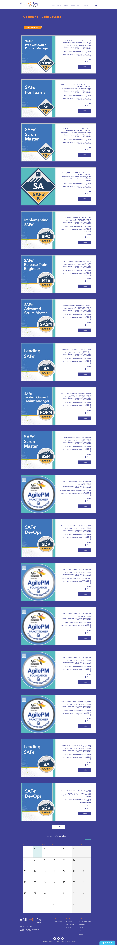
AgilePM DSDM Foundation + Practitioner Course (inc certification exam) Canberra (76, 702)
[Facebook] (54, 938)
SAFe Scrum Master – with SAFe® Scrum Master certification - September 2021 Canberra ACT (77, 129)
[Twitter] (62, 938)
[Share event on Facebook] (85, 62)
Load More (58, 827)
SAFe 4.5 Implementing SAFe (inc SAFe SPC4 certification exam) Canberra (77, 218)
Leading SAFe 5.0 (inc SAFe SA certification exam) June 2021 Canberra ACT (76, 173)
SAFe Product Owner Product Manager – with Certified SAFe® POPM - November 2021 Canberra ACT (76, 42)
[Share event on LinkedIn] (90, 62)
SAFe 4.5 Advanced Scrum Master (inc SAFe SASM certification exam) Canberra (76, 306)
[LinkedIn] (58, 938)
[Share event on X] (87, 62)
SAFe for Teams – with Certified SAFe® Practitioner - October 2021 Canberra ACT (76, 85)
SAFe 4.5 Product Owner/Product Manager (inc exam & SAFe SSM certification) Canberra (76, 394)
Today (88, 840)
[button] (96, 5)
